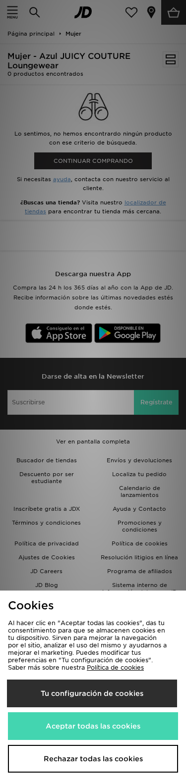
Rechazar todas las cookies (93, 759)
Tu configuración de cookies (92, 693)
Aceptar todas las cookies (93, 726)
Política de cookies (115, 667)
